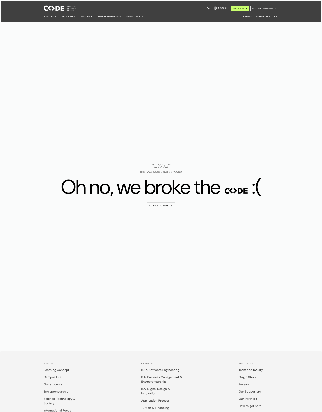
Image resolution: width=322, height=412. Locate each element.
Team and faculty (251, 370)
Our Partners (248, 399)
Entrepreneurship (109, 16)
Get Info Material (263, 8)
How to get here (250, 406)
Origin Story (247, 377)
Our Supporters (250, 392)
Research (245, 384)
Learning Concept (56, 370)
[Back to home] (60, 8)
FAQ (276, 16)
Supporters (263, 16)
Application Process (155, 401)
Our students (53, 384)
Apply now (238, 8)
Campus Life (52, 377)
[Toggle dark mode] (208, 8)
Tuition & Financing (155, 408)
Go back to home (158, 205)
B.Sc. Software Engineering (160, 370)
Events (247, 16)
